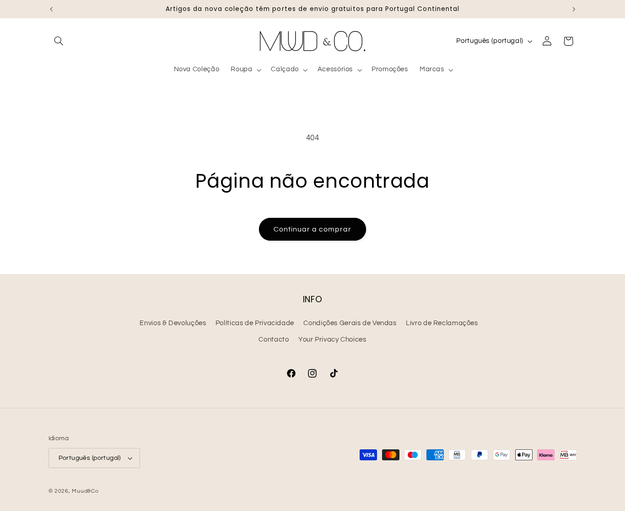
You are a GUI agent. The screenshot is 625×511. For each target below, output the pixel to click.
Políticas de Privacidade (255, 323)
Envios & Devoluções (173, 323)
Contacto (274, 339)
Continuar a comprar (313, 229)
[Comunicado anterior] (51, 9)
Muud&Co (85, 491)
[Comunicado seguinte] (574, 9)
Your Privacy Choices (332, 339)
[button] (59, 41)
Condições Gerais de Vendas (349, 323)
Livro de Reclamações (442, 323)
